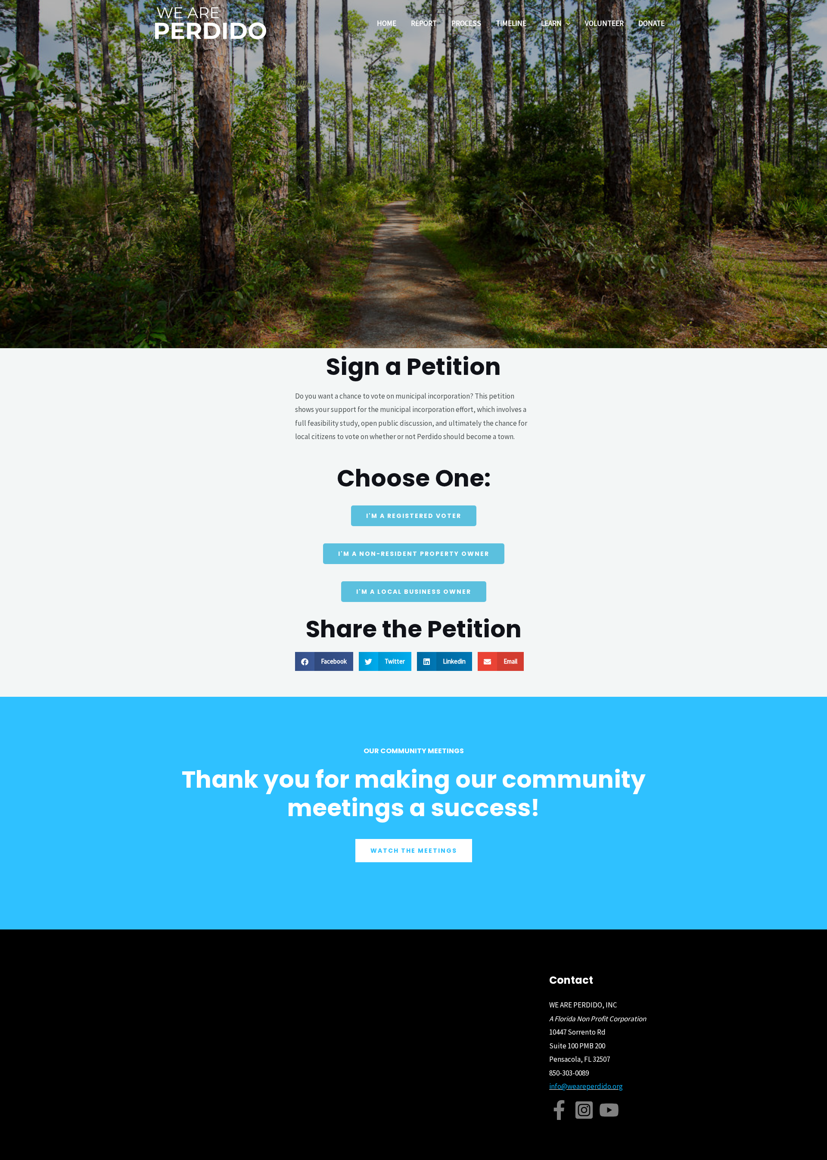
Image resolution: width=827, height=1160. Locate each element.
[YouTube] (609, 1110)
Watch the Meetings (413, 850)
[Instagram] (584, 1110)
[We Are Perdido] (210, 22)
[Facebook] (559, 1110)
